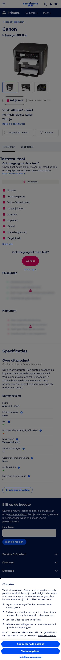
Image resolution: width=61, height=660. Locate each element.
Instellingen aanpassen (30, 657)
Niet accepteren (30, 651)
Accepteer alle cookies (30, 644)
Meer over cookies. (47, 635)
